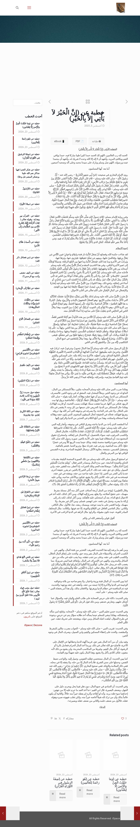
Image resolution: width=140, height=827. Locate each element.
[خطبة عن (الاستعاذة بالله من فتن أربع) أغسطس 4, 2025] (137, 813)
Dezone (38, 625)
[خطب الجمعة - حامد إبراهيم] (120, 7)
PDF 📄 (79, 141)
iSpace (28, 625)
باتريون (27, 616)
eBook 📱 (59, 141)
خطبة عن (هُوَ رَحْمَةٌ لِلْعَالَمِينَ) (90, 780)
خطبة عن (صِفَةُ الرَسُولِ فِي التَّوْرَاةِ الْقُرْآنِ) (63, 782)
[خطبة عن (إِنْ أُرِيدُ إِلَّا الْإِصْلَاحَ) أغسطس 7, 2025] (3, 813)
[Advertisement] (70, 68)
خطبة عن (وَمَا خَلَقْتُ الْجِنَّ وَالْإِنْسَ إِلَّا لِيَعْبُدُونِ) (118, 784)
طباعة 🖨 (96, 141)
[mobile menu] (29, 8)
